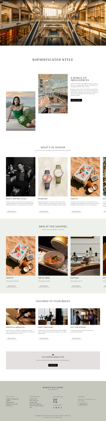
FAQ (30, 407)
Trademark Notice (39, 415)
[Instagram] (54, 408)
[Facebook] (56, 408)
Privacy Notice (49, 415)
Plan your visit (33, 400)
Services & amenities (35, 404)
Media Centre (10, 402)
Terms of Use (67, 415)
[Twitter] (61, 408)
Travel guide (33, 399)
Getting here (33, 402)
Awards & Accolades (12, 404)
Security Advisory (58, 415)
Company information (12, 399)
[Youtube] (59, 408)
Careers (8, 400)
